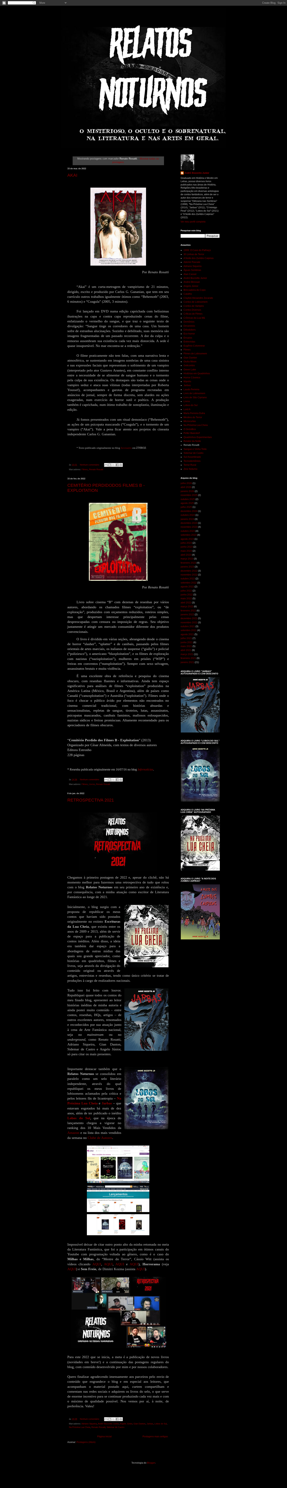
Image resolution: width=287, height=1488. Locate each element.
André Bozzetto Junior (108, 1423)
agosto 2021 (187, 634)
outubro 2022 (188, 578)
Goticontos (189, 365)
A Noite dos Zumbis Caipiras (199, 258)
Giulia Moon (190, 361)
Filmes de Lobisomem (195, 353)
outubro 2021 (188, 626)
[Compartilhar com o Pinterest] (121, 465)
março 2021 (187, 654)
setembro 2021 (189, 630)
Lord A (187, 409)
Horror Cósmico (192, 377)
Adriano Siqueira (89, 1423)
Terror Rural (190, 465)
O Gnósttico (190, 429)
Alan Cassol (190, 274)
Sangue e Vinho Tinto (195, 449)
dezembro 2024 (189, 511)
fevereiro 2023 (188, 562)
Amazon (73, 1133)
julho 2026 (186, 483)
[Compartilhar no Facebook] (117, 465)
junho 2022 (187, 594)
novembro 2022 (189, 574)
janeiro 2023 (187, 566)
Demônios (189, 321)
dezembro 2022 (189, 570)
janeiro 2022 (187, 614)
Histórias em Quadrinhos (197, 373)
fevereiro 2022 (188, 610)
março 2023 (187, 558)
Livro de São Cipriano (195, 397)
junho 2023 (187, 546)
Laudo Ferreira (191, 389)
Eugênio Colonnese (194, 345)
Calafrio (188, 294)
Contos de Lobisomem (196, 302)
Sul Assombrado (192, 457)
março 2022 (187, 606)
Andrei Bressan (192, 282)
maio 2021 (186, 646)
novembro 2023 (189, 527)
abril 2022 (186, 602)
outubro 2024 (188, 515)
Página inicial (104, 1436)
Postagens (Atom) (86, 1442)
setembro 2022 (189, 582)
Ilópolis (187, 381)
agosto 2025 (187, 503)
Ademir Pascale (192, 262)
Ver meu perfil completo (193, 221)
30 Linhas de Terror (194, 254)
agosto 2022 (187, 586)
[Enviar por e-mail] (106, 465)
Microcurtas (190, 421)
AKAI (72, 175)
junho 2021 (187, 642)
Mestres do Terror (193, 417)
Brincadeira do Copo (195, 290)
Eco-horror (189, 333)
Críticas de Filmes (193, 313)
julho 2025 (186, 507)
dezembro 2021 (189, 618)
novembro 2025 (189, 495)
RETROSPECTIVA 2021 (90, 800)
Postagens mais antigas (155, 1436)
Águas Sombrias (192, 270)
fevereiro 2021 (188, 658)
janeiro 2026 (187, 491)
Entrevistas (189, 341)
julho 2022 (186, 590)
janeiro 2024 (187, 519)
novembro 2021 (189, 622)
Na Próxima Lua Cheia (79, 1427)
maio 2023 (186, 551)
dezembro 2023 (189, 523)
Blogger (151, 1462)
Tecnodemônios (192, 461)
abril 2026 (186, 487)
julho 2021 (186, 638)
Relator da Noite (192, 441)
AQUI (96, 1264)
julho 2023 (186, 543)
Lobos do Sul (160, 1423)
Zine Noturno (190, 469)
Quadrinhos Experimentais (198, 437)
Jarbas (150, 1423)
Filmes (85, 469)
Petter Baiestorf (192, 433)
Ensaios (188, 337)
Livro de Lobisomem (194, 393)
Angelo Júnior (126, 1423)
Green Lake (190, 369)
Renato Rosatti (96, 469)
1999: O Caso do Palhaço (197, 250)
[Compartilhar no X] (113, 465)
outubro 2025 (188, 499)
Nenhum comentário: (90, 465)
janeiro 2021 (187, 662)
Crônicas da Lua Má (194, 318)
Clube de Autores (100, 1138)
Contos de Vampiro (194, 306)
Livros (92, 784)
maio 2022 (186, 598)
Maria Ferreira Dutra (194, 413)
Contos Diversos (192, 310)
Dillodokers (190, 329)
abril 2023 (186, 554)
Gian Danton (139, 1423)
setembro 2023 (189, 535)
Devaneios (189, 326)
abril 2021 (186, 650)
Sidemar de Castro (115, 1427)
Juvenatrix (126, 447)
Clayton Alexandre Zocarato (198, 298)
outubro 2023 (188, 531)
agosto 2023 (187, 539)
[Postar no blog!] (110, 465)
